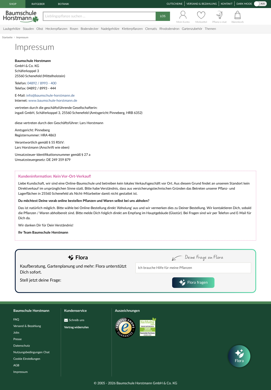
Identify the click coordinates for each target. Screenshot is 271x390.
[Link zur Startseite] (21, 16)
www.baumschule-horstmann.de (52, 100)
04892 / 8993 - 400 (41, 83)
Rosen (74, 28)
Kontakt (226, 4)
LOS (163, 16)
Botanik (63, 4)
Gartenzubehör (192, 28)
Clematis (151, 28)
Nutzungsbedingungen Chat (31, 352)
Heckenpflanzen (56, 28)
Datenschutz (21, 345)
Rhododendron (169, 28)
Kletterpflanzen (132, 28)
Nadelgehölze (110, 28)
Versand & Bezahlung (202, 4)
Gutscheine (175, 4)
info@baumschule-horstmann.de (50, 95)
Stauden (28, 28)
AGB (16, 365)
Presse (17, 339)
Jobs (16, 332)
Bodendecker (89, 28)
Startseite (7, 37)
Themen (210, 28)
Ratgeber (38, 4)
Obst (39, 28)
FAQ (16, 319)
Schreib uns (76, 320)
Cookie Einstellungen (26, 358)
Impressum (20, 372)
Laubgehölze (11, 28)
